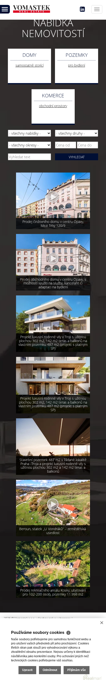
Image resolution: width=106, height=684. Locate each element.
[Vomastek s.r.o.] (32, 8)
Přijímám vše (76, 670)
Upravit (27, 670)
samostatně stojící (30, 65)
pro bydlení (76, 65)
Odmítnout (50, 670)
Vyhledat (77, 157)
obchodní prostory (53, 105)
